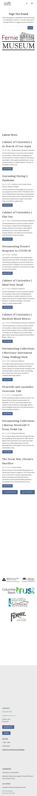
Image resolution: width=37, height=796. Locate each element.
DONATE (6, 733)
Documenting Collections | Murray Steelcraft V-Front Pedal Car (18, 425)
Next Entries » (27, 492)
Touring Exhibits (17, 395)
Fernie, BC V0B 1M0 (8, 793)
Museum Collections (28, 150)
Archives (14, 184)
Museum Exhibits (13, 187)
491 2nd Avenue (7, 791)
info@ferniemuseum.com (8, 715)
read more (7, 169)
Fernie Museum (16, 323)
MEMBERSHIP (8, 727)
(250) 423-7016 (7, 712)
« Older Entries (10, 492)
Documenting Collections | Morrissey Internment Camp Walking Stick (18, 353)
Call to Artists (22, 184)
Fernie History (16, 150)
